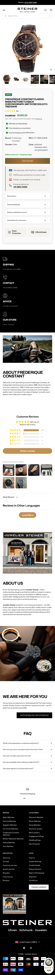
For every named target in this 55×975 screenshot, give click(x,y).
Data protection (35, 869)
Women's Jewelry (35, 829)
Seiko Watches (8, 817)
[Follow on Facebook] (24, 948)
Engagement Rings (36, 836)
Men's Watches (35, 821)
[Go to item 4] (35, 79)
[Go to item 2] (16, 79)
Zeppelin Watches (10, 825)
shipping (39, 119)
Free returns (8, 877)
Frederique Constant (17, 139)
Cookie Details (34, 865)
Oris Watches (8, 846)
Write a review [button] (27, 451)
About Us (6, 858)
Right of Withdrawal (36, 873)
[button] (15, 430)
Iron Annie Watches (10, 829)
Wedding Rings (35, 840)
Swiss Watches (34, 825)
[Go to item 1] (7, 79)
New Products (34, 844)
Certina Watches (9, 821)
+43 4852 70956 (20, 187)
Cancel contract (38, 887)
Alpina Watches (9, 842)
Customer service (10, 865)
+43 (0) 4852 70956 (30, 2)
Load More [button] (27, 515)
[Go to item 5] (44, 79)
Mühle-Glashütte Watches (13, 839)
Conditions (33, 880)
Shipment (33, 877)
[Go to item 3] (25, 79)
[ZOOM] (51, 70)
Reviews (6, 880)
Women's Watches (36, 817)
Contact (6, 861)
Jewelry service (9, 869)
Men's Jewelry (34, 833)
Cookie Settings (35, 861)
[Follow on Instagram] (31, 948)
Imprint (32, 858)
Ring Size (6, 873)
